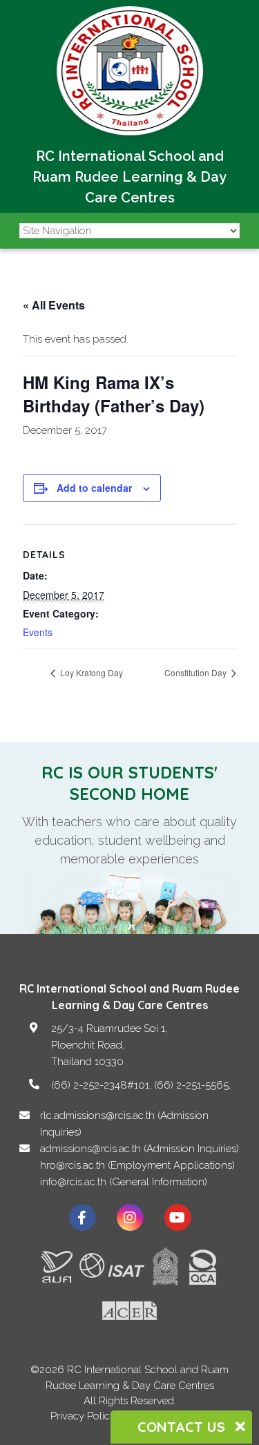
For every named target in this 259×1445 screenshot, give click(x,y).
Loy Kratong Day (90, 672)
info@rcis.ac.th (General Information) (123, 1182)
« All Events (54, 305)
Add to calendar (94, 488)
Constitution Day (196, 672)
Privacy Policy (82, 1416)
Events (37, 632)
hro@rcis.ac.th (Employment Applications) (137, 1165)
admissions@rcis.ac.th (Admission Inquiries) (139, 1148)
